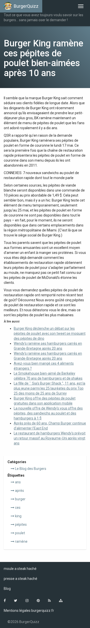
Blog (7, 589)
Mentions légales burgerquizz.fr (29, 611)
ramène (21, 541)
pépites (20, 524)
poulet (19, 533)
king (18, 516)
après (19, 491)
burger (20, 499)
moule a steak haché (20, 569)
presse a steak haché (20, 579)
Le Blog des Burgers (30, 469)
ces (17, 508)
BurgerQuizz (26, 6)
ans (17, 482)
